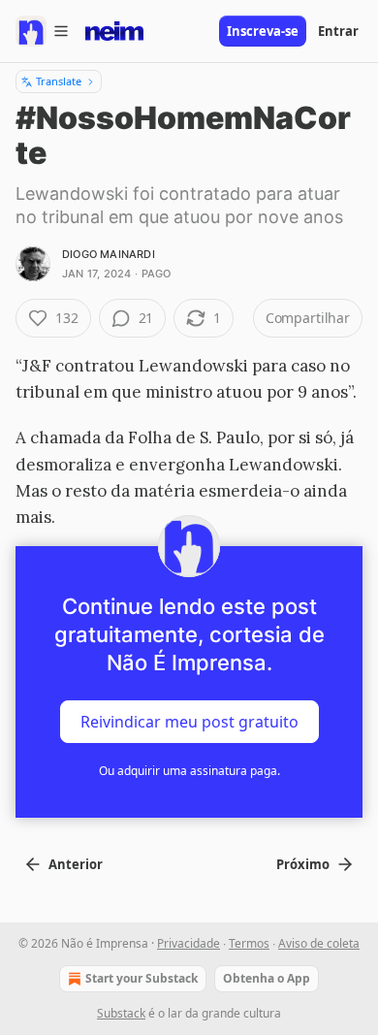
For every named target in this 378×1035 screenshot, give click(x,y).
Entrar (338, 31)
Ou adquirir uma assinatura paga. (189, 770)
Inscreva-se (263, 31)
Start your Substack (141, 978)
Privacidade (188, 943)
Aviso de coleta (319, 943)
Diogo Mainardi (108, 254)
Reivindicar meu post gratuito (189, 721)
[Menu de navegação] (43, 31)
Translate (58, 81)
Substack (121, 1013)
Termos (249, 943)
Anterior (75, 864)
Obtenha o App (266, 978)
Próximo (303, 864)
